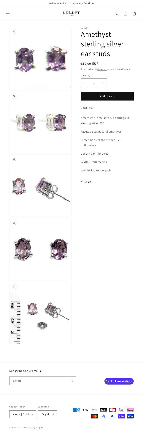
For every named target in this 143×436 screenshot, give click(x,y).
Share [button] (88, 182)
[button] (8, 14)
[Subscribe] (72, 381)
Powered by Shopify (33, 427)
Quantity (85, 75)
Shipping (102, 69)
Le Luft (20, 427)
